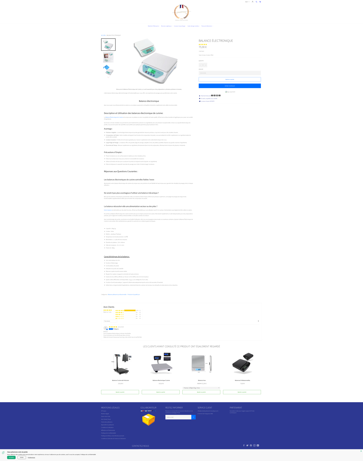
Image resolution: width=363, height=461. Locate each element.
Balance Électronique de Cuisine (114, 117)
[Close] (361, 451)
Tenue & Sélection (206, 26)
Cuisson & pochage (179, 26)
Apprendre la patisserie (107, 425)
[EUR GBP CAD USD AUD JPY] (247, 2)
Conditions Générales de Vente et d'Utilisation (113, 438)
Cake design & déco (193, 26)
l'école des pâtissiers (106, 422)
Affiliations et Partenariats (108, 430)
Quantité (201, 60)
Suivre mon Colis (105, 416)
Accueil (103, 35)
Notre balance (108, 210)
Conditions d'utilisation (107, 427)
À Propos (103, 411)
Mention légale (105, 413)
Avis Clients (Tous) (106, 419)
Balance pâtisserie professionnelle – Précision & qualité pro (124, 294)
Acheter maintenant (230, 86)
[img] (113, 327)
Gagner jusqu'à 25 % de (248, 411)
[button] (203, 44)
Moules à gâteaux (166, 26)
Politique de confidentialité (88, 454)
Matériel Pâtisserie (153, 26)
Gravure (201, 69)
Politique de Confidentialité (108, 433)
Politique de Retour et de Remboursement (112, 436)
